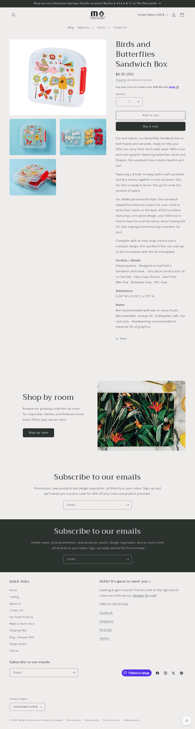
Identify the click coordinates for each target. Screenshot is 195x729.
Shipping (121, 80)
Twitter (104, 638)
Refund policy (74, 720)
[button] (14, 15)
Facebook (106, 613)
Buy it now (150, 126)
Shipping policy (132, 720)
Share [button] (123, 338)
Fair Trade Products (21, 617)
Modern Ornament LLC (30, 720)
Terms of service (111, 720)
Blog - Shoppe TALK (22, 637)
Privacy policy (92, 720)
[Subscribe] (127, 504)
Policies (14, 650)
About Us (15, 603)
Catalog (14, 597)
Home (13, 590)
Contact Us (16, 610)
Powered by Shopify (52, 720)
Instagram (106, 621)
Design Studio (18, 644)
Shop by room (38, 432)
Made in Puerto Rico (22, 623)
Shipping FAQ (18, 630)
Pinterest (105, 630)
